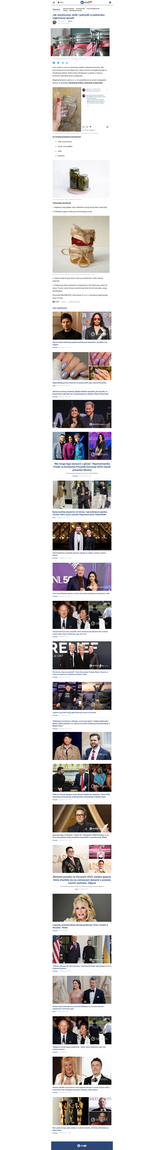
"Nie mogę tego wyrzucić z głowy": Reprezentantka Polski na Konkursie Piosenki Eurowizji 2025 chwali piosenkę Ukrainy (82, 466)
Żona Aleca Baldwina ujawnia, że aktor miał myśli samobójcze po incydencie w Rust (81, 593)
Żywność (70, 21)
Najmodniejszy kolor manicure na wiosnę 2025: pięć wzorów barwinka (79, 383)
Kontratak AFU (80, 8)
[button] (80, 42)
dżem (86, 295)
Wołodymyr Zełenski (76, 10)
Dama (54, 385)
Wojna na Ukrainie (68, 8)
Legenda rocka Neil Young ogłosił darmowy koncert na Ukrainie (74, 712)
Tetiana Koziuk (61, 21)
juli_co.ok (74, 80)
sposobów (64, 83)
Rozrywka (55, 347)
